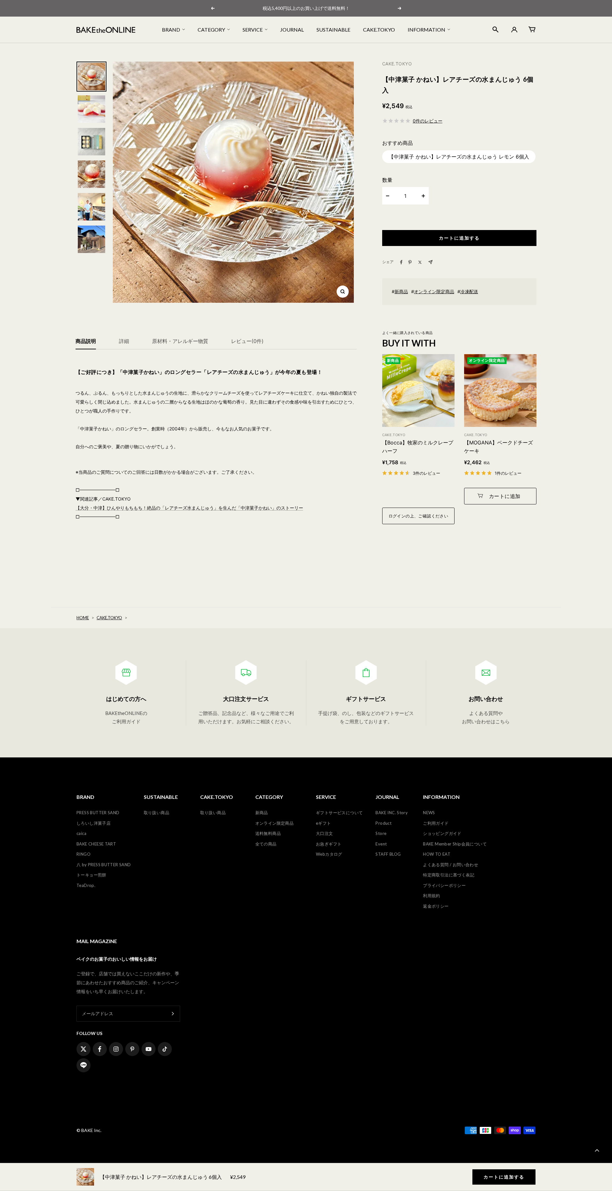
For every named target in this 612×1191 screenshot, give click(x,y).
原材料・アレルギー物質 (180, 341)
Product (383, 823)
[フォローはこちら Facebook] (100, 1049)
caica (81, 833)
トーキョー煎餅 (91, 874)
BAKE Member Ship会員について (455, 843)
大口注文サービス (246, 699)
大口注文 (324, 833)
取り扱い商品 (156, 812)
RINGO (83, 854)
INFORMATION (426, 29)
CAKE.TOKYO (379, 29)
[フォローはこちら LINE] (83, 1065)
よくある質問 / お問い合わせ (450, 864)
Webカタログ (329, 854)
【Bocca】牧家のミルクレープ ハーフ (417, 446)
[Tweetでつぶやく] (420, 262)
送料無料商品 (268, 833)
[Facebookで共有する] (401, 262)
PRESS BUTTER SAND (98, 812)
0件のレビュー (427, 120)
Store (380, 833)
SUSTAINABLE (333, 29)
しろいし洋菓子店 (93, 823)
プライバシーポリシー (444, 885)
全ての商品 (266, 843)
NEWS (429, 812)
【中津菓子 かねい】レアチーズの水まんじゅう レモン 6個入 (459, 156)
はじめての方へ (126, 699)
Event (381, 843)
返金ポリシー (435, 906)
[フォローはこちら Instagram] (116, 1049)
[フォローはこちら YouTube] (149, 1049)
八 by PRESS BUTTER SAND (103, 864)
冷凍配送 (469, 291)
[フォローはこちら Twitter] (83, 1049)
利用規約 (431, 895)
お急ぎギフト (328, 843)
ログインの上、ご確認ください (418, 515)
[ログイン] (513, 30)
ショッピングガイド (442, 833)
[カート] (532, 29)
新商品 (401, 291)
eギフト (323, 823)
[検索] (495, 29)
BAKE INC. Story (391, 812)
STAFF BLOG (388, 854)
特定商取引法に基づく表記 (448, 874)
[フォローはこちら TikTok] (165, 1049)
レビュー (247, 341)
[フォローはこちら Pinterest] (132, 1049)
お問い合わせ (486, 699)
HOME (82, 617)
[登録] (173, 1014)
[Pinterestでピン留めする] (410, 262)
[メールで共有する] (430, 262)
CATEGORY (211, 29)
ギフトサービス (366, 699)
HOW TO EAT (436, 854)
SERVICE (253, 29)
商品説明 (86, 341)
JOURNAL (292, 29)
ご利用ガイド (435, 823)
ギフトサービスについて (339, 812)
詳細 (124, 341)
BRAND (171, 29)
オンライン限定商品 (434, 291)
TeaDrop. (85, 885)
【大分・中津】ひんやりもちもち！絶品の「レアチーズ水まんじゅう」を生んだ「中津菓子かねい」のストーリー (189, 507)
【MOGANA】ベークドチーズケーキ (498, 446)
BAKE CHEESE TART (96, 843)
